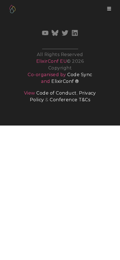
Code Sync (79, 74)
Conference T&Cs (70, 99)
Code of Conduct (56, 93)
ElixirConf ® (65, 81)
